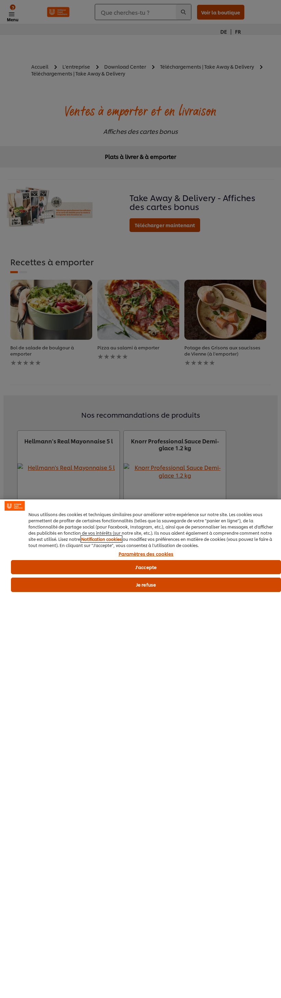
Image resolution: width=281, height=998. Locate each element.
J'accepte (146, 567)
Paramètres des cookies (146, 554)
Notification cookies (101, 539)
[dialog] (140, 748)
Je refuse (146, 584)
